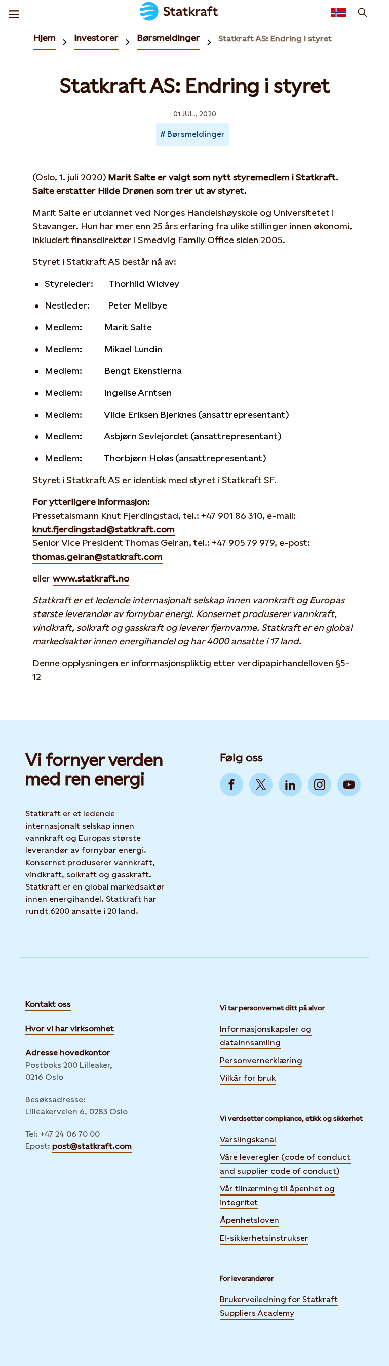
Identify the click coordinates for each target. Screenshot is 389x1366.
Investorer (96, 37)
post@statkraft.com (92, 1146)
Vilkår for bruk (248, 1078)
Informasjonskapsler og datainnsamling (266, 1035)
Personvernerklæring (261, 1059)
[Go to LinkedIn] (290, 784)
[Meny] (13, 12)
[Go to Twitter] (261, 784)
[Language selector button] (338, 12)
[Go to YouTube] (349, 784)
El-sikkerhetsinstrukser (264, 1238)
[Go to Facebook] (231, 784)
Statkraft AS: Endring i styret (275, 38)
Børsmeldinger (168, 37)
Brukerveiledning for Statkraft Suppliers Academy (279, 1306)
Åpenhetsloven (249, 1220)
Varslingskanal (248, 1139)
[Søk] (363, 13)
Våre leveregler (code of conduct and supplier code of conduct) (285, 1164)
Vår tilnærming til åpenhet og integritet (277, 1195)
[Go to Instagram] (319, 784)
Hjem (44, 37)
